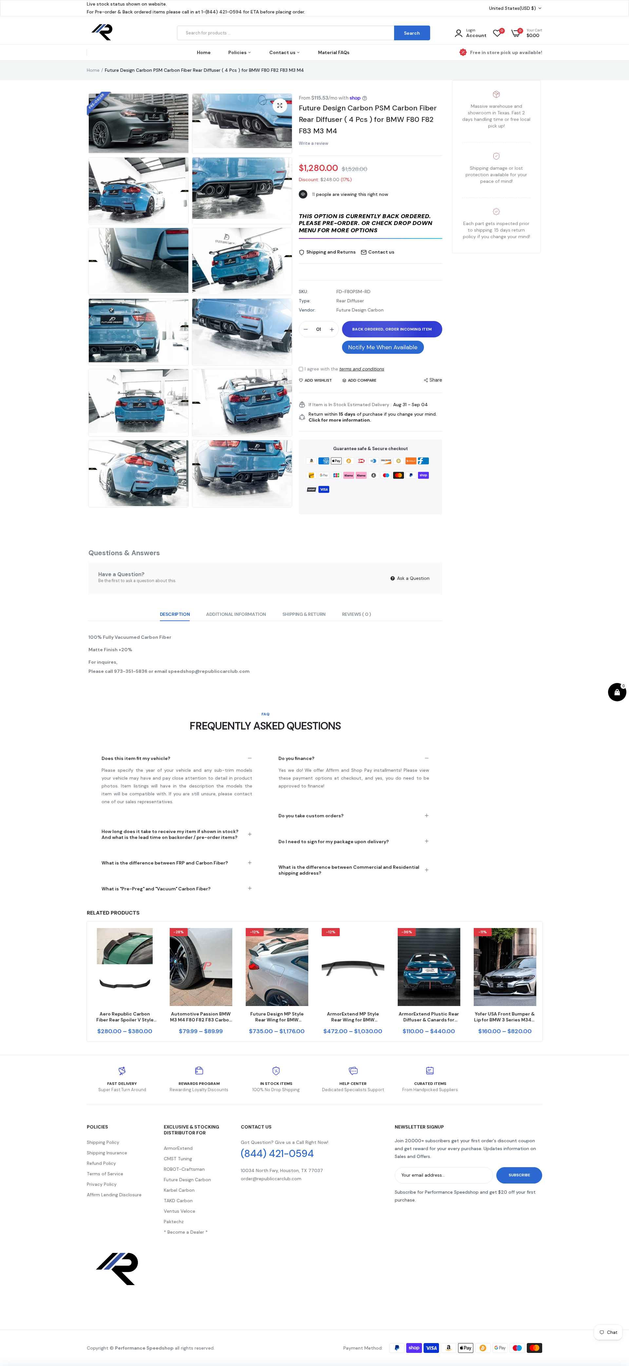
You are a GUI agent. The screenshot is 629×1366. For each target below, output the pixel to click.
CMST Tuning (178, 1159)
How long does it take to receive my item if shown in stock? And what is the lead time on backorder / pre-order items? (170, 834)
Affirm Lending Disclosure (114, 1195)
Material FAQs (334, 52)
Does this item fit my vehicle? (136, 758)
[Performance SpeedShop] (102, 33)
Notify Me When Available (382, 347)
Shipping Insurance (107, 1153)
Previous (87, 981)
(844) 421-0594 (277, 1154)
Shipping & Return (304, 614)
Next (542, 981)
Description (175, 614)
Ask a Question (412, 578)
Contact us (282, 52)
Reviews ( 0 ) (356, 614)
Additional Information (236, 614)
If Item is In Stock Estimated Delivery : (350, 405)
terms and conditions (361, 369)
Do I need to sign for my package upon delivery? (333, 841)
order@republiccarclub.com (271, 1179)
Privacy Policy (102, 1184)
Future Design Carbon (187, 1180)
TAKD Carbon (178, 1201)
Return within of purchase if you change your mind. (373, 417)
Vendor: (307, 310)
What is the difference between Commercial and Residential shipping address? (348, 870)
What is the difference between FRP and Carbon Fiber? (165, 863)
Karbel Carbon (179, 1190)
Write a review (313, 143)
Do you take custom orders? (311, 816)
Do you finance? (296, 758)
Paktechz (174, 1221)
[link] (150, 939)
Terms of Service (105, 1174)
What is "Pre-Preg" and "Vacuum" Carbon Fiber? (156, 889)
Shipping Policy (103, 1142)
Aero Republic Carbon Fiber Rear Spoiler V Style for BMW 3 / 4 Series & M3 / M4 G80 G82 (124, 1017)
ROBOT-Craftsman (184, 1169)
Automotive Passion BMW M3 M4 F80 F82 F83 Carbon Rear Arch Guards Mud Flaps (201, 1017)
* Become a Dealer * (186, 1232)
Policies (238, 52)
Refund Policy (101, 1163)
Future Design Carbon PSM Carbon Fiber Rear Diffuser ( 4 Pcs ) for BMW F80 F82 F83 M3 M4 (368, 119)
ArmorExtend (178, 1148)
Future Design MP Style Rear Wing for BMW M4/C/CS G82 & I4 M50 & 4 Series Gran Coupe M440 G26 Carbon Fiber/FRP (277, 1017)
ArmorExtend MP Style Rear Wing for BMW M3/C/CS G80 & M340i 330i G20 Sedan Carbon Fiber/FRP (353, 1017)
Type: (305, 301)
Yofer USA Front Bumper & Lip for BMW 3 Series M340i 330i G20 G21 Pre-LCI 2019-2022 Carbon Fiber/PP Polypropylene (505, 1017)
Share (435, 380)
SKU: (303, 291)
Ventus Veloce (179, 1211)
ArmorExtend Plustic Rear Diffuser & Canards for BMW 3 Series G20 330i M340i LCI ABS (429, 1017)
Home (204, 52)
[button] (370, 224)
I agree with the (344, 369)
